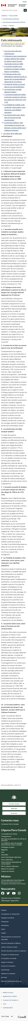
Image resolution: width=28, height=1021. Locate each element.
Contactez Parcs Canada (10, 824)
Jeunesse (4, 977)
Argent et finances (7, 962)
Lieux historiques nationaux (11, 19)
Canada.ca (4, 15)
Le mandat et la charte (9, 834)
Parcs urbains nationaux (10, 866)
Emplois (3, 910)
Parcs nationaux (7, 860)
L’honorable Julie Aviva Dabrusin (13, 882)
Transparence (6, 836)
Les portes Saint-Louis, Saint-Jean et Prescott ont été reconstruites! (14, 117)
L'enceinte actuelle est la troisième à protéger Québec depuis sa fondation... (14, 69)
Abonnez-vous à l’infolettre (11, 898)
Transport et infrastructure (10, 955)
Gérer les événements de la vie (11, 981)
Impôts (3, 933)
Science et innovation (8, 966)
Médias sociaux (8, 992)
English (25, 1)
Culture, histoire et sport (9, 947)
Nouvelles (4, 855)
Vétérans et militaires (8, 974)
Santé (3, 929)
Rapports (4, 850)
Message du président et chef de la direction (13, 840)
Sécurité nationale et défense (10, 943)
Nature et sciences (7, 869)
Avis (2, 852)
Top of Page (5, 1016)
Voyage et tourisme (7, 918)
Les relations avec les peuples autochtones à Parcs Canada (11, 844)
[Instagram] (19, 894)
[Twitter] (8, 894)
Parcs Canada (13, 15)
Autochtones (5, 970)
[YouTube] (14, 894)
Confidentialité (8, 1008)
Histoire (11, 25)
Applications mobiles (10, 996)
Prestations (5, 925)
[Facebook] (2, 894)
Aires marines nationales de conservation (11, 863)
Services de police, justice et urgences (13, 951)
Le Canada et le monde (8, 958)
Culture (5, 25)
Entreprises (5, 922)
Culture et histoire (7, 871)
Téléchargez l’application (10, 900)
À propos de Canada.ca (10, 1000)
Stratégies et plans (7, 847)
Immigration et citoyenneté (10, 914)
